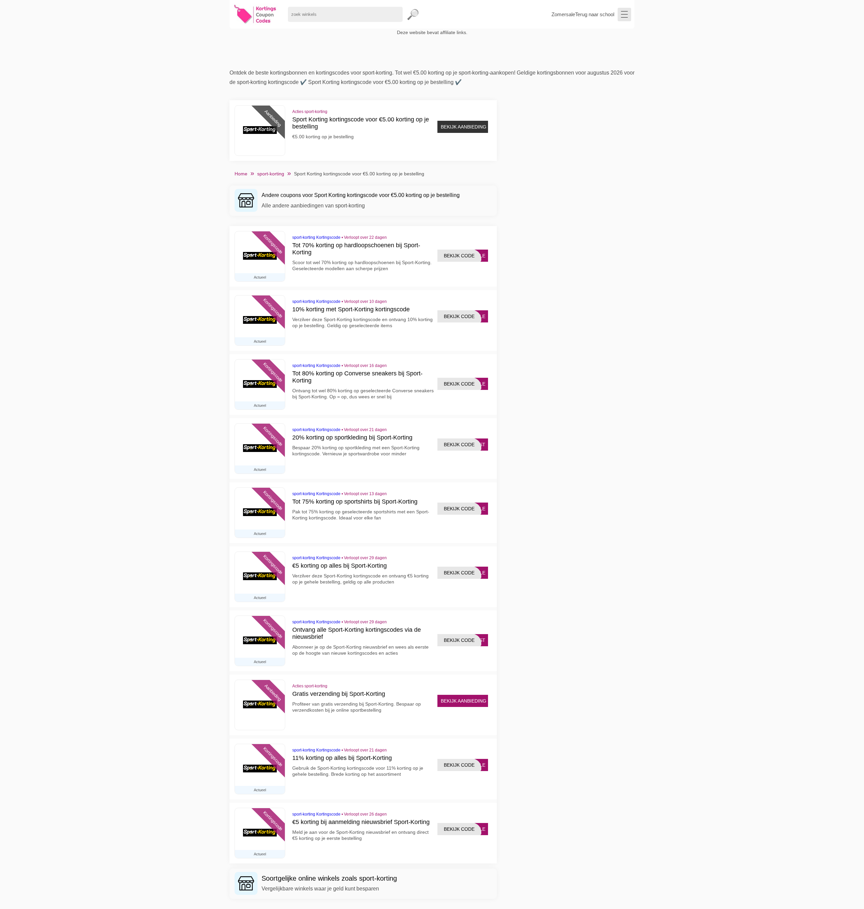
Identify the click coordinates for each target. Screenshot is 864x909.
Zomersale (563, 14)
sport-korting (270, 173)
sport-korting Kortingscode (316, 237)
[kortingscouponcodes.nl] (255, 14)
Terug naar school (594, 14)
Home (241, 173)
